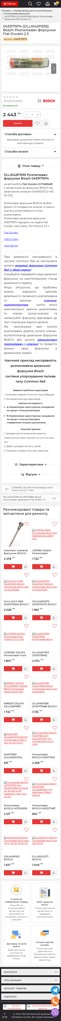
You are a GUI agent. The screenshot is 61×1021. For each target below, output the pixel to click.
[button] (53, 68)
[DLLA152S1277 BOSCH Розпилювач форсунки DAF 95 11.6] (44, 840)
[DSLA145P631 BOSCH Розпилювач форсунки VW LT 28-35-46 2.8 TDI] (16, 840)
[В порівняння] (46, 123)
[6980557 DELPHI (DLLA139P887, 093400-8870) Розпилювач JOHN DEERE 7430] (16, 687)
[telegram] (55, 990)
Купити (18, 123)
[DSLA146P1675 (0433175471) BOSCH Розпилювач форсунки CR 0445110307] (44, 585)
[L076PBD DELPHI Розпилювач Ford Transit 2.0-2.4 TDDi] (16, 636)
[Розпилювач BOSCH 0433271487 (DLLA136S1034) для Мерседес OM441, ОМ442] (44, 789)
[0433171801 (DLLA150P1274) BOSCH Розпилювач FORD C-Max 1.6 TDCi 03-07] (16, 738)
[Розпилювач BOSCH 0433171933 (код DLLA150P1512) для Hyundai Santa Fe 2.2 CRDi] (44, 738)
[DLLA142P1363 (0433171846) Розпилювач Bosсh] (44, 636)
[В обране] (37, 123)
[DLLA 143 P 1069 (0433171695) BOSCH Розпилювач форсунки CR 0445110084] (16, 585)
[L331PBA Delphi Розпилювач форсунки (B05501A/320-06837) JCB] (44, 534)
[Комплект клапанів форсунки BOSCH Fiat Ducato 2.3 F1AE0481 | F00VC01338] (16, 534)
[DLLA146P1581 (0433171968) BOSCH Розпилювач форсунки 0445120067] (44, 687)
